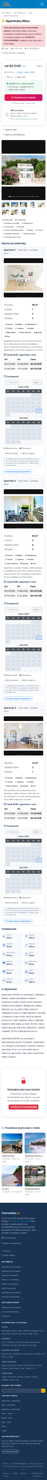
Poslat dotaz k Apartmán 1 (19, 471)
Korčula (20, 1377)
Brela (19, 1365)
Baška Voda (6, 1365)
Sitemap (23, 1473)
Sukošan (37, 1354)
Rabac (8, 1334)
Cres (3, 1342)
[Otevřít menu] (42, 4)
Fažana (14, 1331)
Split (11, 1368)
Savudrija (22, 1334)
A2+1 (33, 72)
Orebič (34, 1377)
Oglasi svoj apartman (12, 1243)
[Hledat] (43, 1391)
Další (36, 382)
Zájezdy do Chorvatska (11, 1267)
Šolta (16, 1368)
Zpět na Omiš (11, 130)
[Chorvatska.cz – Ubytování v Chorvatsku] (7, 4)
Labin (20, 1331)
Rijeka (24, 1345)
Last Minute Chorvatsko (11, 1292)
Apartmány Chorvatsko (11, 1271)
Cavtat (4, 1377)
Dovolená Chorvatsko (10, 1312)
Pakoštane (17, 1354)
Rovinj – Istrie (7, 1418)
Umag (29, 1334)
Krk (17, 1342)
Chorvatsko (6, 13)
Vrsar (35, 1334)
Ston (17, 1380)
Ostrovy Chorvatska (10, 1275)
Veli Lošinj (32, 1345)
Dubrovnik (12, 1377)
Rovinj (15, 1334)
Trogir (22, 1368)
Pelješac (5, 1380)
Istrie (5, 1327)
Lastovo (27, 1377)
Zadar (10, 1357)
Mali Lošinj (24, 1342)
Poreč (41, 1331)
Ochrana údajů (6, 1474)
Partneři (7, 1251)
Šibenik (30, 1354)
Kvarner (6, 1339)
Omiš (30, 13)
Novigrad (34, 1331)
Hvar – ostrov (7, 1414)
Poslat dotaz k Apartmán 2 (19, 699)
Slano (12, 1380)
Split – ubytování (8, 1405)
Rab (19, 1345)
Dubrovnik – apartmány (11, 1401)
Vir (43, 1354)
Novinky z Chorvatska (10, 1297)
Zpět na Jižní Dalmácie (15, 135)
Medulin (27, 1331)
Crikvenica (11, 1342)
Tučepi (28, 1368)
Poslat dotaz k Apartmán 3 (19, 921)
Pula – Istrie (6, 1422)
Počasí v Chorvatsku (10, 1284)
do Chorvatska (10, 1238)
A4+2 (27, 72)
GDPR (15, 1473)
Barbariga (6, 1331)
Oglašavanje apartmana (38, 1474)
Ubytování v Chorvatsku (19, 1221)
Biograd (5, 1354)
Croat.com (6, 1316)
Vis (33, 1368)
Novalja (33, 1342)
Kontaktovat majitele (25, 97)
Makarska (32, 1365)
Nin (10, 1354)
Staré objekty (9, 1255)
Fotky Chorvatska (9, 1288)
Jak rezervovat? (11, 1451)
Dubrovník (7, 1373)
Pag (24, 1354)
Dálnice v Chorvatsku (10, 1280)
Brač (14, 1365)
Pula (3, 1334)
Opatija (14, 1345)
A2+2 (21, 72)
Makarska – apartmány (11, 1409)
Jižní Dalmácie (20, 13)
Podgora (5, 1368)
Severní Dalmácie (11, 1350)
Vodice (4, 1357)
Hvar (25, 1365)
